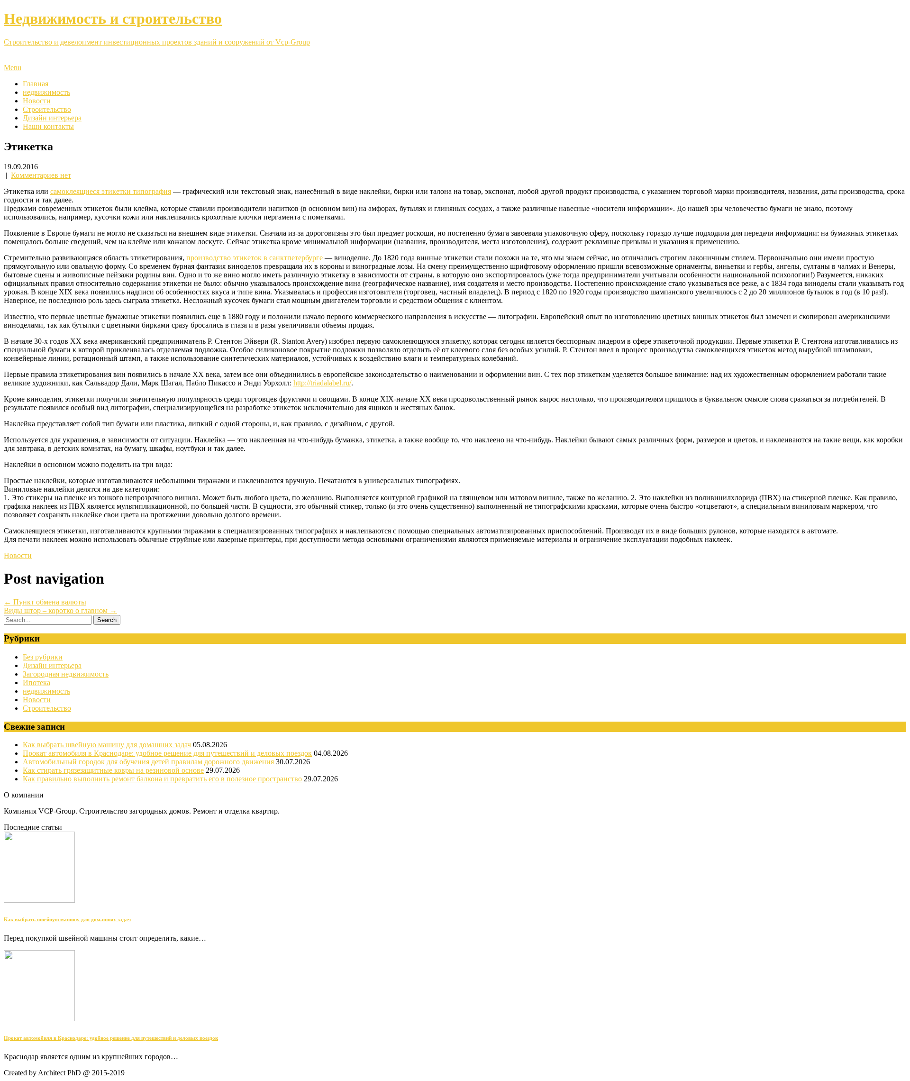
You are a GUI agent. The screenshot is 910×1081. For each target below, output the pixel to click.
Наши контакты (48, 126)
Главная (35, 84)
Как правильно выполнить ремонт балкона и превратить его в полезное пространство (162, 779)
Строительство (47, 109)
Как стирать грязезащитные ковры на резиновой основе (113, 770)
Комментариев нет (41, 175)
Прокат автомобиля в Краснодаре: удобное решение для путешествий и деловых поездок (167, 753)
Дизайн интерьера (52, 118)
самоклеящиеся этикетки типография (110, 191)
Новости (37, 101)
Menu (12, 68)
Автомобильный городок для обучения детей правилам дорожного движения (148, 762)
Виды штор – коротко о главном (60, 610)
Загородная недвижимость (66, 674)
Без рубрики (43, 657)
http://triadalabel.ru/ (322, 383)
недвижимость (46, 92)
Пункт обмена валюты (45, 602)
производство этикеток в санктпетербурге (254, 258)
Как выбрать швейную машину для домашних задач (107, 745)
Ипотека (36, 682)
